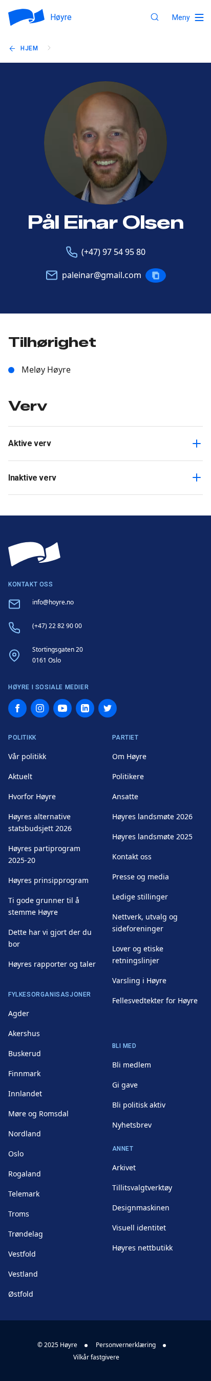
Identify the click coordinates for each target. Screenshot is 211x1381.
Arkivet (124, 1167)
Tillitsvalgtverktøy (142, 1187)
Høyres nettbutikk (142, 1248)
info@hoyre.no (53, 602)
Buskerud (24, 1053)
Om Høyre (129, 756)
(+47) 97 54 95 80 (113, 251)
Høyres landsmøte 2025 (152, 836)
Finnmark (24, 1073)
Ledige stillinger (140, 896)
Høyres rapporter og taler (52, 964)
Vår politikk (27, 756)
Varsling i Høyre (139, 980)
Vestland (23, 1274)
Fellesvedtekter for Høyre (155, 1000)
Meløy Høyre (46, 369)
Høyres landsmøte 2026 (152, 816)
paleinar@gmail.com (101, 275)
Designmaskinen (141, 1207)
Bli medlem (131, 1065)
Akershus (24, 1033)
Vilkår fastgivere (96, 1357)
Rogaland (24, 1174)
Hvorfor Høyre (32, 796)
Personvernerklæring (126, 1344)
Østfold (20, 1294)
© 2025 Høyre (57, 1344)
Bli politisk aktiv (138, 1105)
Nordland (24, 1133)
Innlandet (25, 1093)
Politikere (128, 776)
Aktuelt (20, 776)
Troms (18, 1214)
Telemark (23, 1194)
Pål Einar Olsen (106, 222)
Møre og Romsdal (38, 1113)
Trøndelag (25, 1234)
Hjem (29, 48)
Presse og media (140, 876)
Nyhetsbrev (132, 1125)
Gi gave (125, 1085)
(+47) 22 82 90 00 (57, 625)
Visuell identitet (139, 1227)
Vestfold (22, 1254)
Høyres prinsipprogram (48, 880)
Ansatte (125, 796)
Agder (18, 1013)
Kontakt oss (132, 856)
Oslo (16, 1153)
